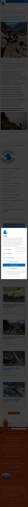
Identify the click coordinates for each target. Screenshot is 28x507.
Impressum (10, 276)
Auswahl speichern (14, 261)
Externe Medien (10, 258)
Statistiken (9, 253)
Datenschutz (17, 276)
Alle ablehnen (14, 268)
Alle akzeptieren (14, 265)
